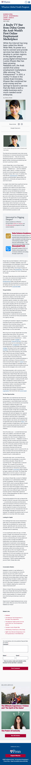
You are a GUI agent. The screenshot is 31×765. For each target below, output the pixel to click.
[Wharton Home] (5, 2)
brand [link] (21, 361)
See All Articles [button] (15, 735)
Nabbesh (7, 615)
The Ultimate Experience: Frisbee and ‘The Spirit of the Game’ (15, 707)
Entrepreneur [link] (18, 269)
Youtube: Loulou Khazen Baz (12, 627)
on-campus (19, 223)
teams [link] (23, 421)
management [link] (16, 344)
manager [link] (17, 339)
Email (18, 655)
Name (5, 655)
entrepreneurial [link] (7, 281)
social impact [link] (23, 391)
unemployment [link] (13, 175)
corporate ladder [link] (16, 286)
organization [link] (6, 391)
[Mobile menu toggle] (29, 2)
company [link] (5, 349)
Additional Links (15, 746)
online (14, 223)
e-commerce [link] (16, 469)
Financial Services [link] (16, 341)
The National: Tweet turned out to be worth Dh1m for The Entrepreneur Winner (14, 623)
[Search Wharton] (26, 2)
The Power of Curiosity (10, 731)
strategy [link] (5, 348)
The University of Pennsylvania (21, 759)
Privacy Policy (7, 761)
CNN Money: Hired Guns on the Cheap (15, 629)
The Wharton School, (9, 759)
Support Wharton (15, 755)
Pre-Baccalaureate (10, 225)
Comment (6, 644)
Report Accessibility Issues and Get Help (19, 761)
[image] (18, 124)
